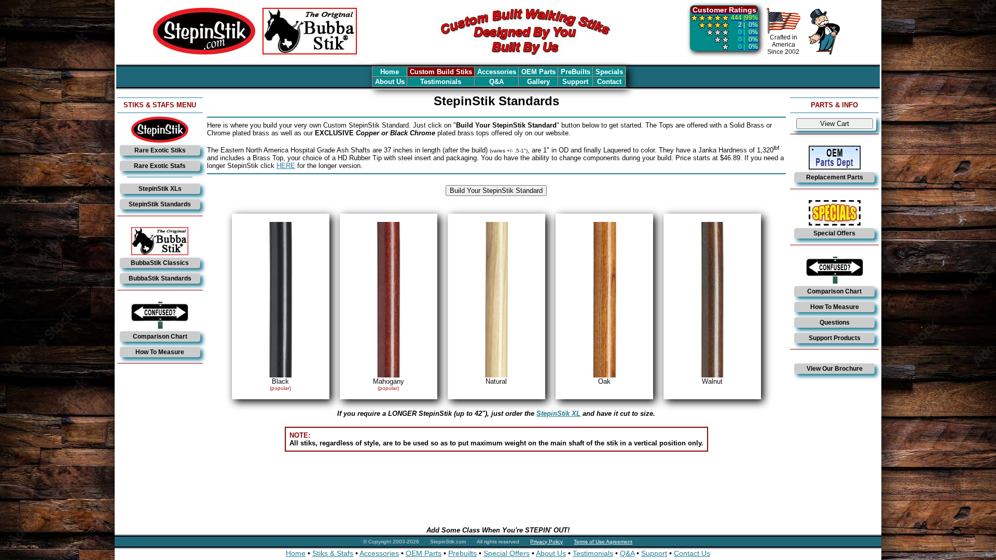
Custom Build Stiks (441, 72)
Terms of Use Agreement (603, 541)
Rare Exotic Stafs (160, 166)
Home (389, 72)
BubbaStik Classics (160, 263)
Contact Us (692, 553)
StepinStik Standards (160, 204)
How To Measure (159, 352)
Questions (835, 322)
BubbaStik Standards (160, 278)
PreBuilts (575, 72)
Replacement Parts (834, 177)
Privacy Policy (546, 541)
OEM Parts (538, 72)
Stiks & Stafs (332, 553)
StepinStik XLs (160, 188)
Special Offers (834, 233)
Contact (609, 82)
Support (575, 82)
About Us (390, 82)
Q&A (496, 82)
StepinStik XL (558, 413)
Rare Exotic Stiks (160, 150)
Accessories (496, 72)
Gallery (538, 82)
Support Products (835, 338)
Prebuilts (462, 553)
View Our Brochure (835, 368)
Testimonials (440, 82)
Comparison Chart (160, 336)
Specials (609, 72)
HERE (285, 166)
